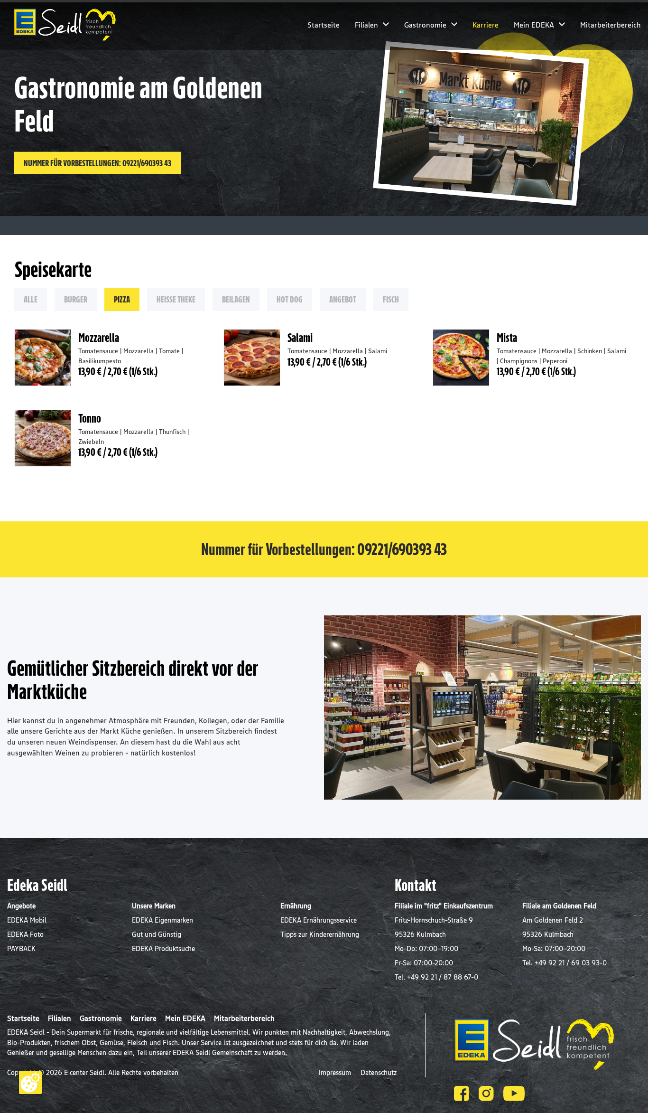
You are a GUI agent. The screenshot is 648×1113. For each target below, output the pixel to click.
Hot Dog (290, 299)
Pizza (122, 299)
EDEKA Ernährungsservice (318, 919)
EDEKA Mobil (26, 919)
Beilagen (236, 299)
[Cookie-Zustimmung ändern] (30, 1082)
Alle (30, 299)
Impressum (336, 1072)
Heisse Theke (176, 299)
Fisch (391, 299)
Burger (75, 299)
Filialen (366, 24)
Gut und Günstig (156, 934)
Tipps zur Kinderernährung (319, 934)
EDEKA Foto (25, 934)
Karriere (485, 24)
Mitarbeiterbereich (610, 24)
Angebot (342, 299)
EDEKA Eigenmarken (162, 919)
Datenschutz (379, 1072)
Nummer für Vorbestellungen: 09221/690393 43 (97, 163)
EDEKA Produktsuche (163, 948)
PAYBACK (21, 948)
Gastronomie (425, 24)
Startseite (323, 24)
